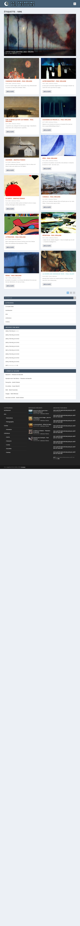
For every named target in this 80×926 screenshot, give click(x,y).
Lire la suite (10, 91)
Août (73, 410)
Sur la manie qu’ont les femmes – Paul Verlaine (20, 120)
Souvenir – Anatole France (15, 160)
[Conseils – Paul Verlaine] (58, 184)
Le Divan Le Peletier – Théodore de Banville (41, 431)
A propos (23, 467)
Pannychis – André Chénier (13, 382)
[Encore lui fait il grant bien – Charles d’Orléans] (30, 412)
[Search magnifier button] (74, 298)
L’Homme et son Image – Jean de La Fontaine (42, 418)
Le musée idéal (10, 306)
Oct (56, 417)
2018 (7, 361)
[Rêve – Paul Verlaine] (58, 145)
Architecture (9, 310)
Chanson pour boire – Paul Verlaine (19, 81)
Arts (7, 314)
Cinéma (8, 322)
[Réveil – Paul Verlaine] (21, 262)
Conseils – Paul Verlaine (51, 197)
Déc (62, 417)
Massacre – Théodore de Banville (14, 374)
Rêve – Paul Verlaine (49, 158)
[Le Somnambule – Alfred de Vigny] (30, 425)
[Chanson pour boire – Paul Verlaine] (21, 68)
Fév (59, 410)
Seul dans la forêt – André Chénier (15, 397)
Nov (59, 417)
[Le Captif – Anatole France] (21, 185)
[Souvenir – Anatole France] (21, 147)
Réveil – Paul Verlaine (13, 275)
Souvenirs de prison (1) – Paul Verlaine (56, 120)
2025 (7, 335)
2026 (7, 331)
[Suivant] (74, 293)
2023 (7, 342)
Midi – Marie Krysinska (12, 390)
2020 (7, 354)
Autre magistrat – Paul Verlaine (54, 81)
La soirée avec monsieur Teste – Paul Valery (58, 274)
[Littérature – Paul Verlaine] (21, 224)
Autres (50, 276)
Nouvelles (8, 448)
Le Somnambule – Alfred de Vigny (42, 424)
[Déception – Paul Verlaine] (58, 222)
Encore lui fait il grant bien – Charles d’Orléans (40, 411)
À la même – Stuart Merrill (12, 386)
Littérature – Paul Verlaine (16, 237)
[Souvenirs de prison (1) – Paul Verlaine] (58, 106)
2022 (7, 346)
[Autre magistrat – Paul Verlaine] (58, 68)
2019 (7, 358)
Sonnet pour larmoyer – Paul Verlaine (20, 52)
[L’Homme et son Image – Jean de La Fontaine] (30, 418)
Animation (9, 429)
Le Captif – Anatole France (15, 198)
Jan (57, 410)
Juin (69, 410)
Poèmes (19, 53)
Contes (8, 445)
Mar (61, 410)
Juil (71, 410)
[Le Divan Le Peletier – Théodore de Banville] (30, 432)
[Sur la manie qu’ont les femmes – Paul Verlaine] (21, 106)
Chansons (8, 441)
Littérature (15, 53)
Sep (54, 417)
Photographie (10, 421)
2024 (7, 338)
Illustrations (9, 418)
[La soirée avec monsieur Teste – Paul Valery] (58, 261)
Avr (64, 410)
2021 (7, 350)
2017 (7, 365)
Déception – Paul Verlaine (51, 235)
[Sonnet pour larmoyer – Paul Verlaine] (30, 439)
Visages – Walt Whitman (12, 393)
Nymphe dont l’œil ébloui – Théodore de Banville (19, 378)
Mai (66, 410)
